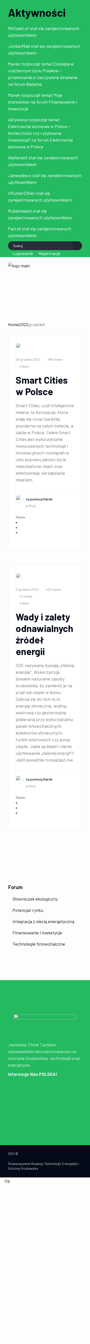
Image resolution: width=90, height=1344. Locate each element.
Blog (32, 505)
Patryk (14, 228)
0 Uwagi (25, 596)
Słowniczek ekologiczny (35, 899)
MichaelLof (18, 28)
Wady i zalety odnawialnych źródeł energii (44, 634)
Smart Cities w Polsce (42, 385)
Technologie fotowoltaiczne (38, 944)
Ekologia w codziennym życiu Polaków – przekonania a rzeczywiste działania (43, 70)
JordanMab (19, 46)
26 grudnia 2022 (28, 359)
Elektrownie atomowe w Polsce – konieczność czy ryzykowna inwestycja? (39, 133)
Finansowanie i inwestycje (37, 932)
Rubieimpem (20, 211)
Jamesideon (19, 175)
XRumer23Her (21, 193)
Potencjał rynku (27, 910)
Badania (34, 84)
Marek (14, 64)
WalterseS (18, 157)
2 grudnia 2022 (27, 589)
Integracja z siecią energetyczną (43, 921)
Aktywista (17, 119)
